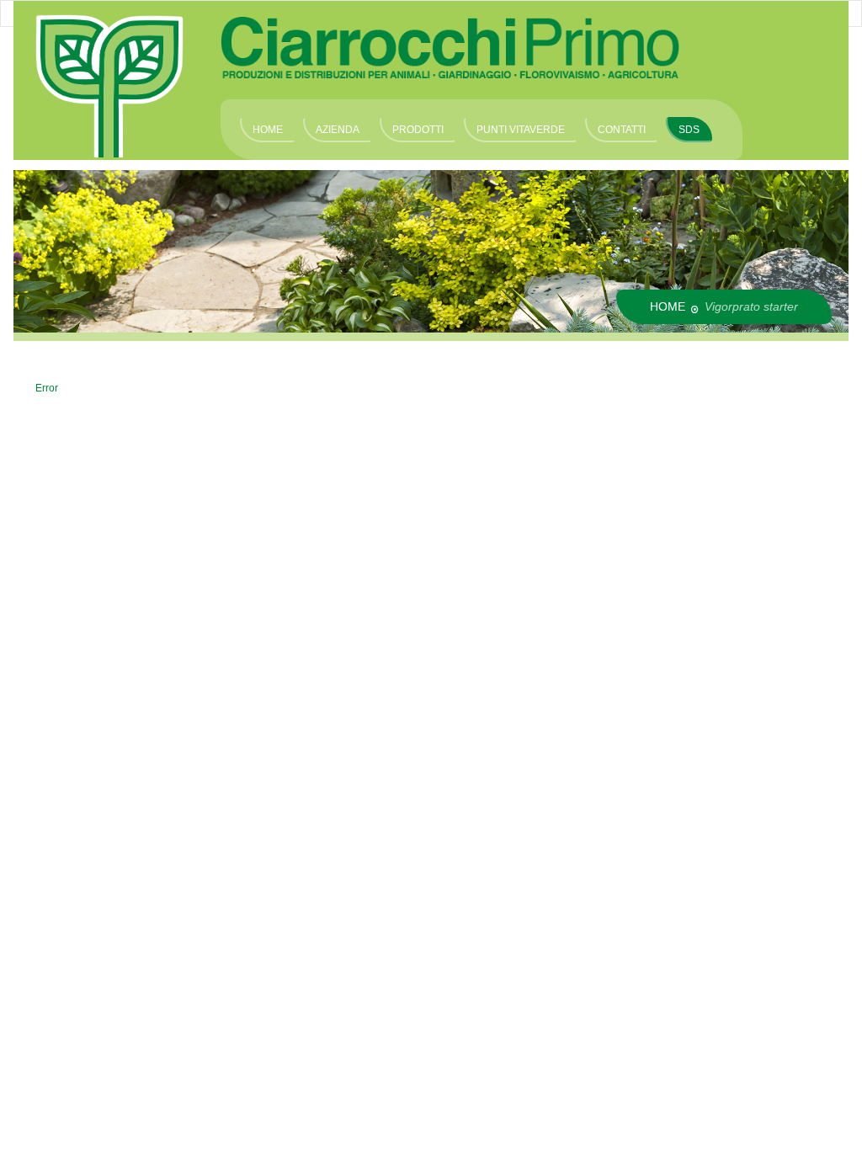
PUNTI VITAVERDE (520, 130)
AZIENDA (337, 130)
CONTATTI (622, 130)
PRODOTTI (418, 130)
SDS (689, 130)
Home (667, 306)
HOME (268, 130)
